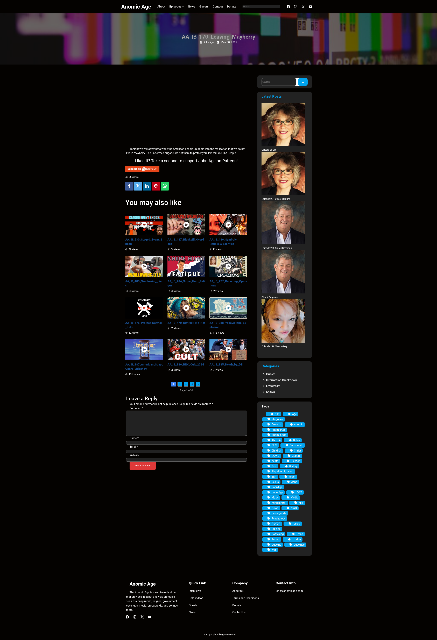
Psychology (279, 518)
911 (277, 414)
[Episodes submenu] (183, 7)
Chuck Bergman (270, 297)
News (275, 508)
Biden (296, 440)
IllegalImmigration (282, 471)
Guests (270, 374)
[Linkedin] (147, 186)
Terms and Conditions (245, 598)
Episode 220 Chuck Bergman (277, 248)
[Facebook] (129, 186)
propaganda (279, 513)
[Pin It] (156, 186)
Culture (296, 456)
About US (238, 591)
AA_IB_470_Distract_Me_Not (186, 323)
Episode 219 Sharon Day (274, 346)
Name (134, 438)
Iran (274, 476)
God (274, 466)
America (276, 424)
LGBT (298, 492)
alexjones (277, 419)
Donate (236, 605)
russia (296, 523)
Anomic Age (136, 6)
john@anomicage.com (289, 591)
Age (294, 414)
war (274, 549)
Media (294, 497)
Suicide (276, 529)
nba (301, 502)
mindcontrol (279, 502)
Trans (299, 534)
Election (295, 461)
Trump (275, 539)
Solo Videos (196, 598)
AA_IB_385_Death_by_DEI (226, 364)
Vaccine (276, 544)
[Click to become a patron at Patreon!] (186, 169)
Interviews (195, 591)
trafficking (278, 534)
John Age (208, 42)
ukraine (296, 539)
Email (134, 446)
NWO (294, 508)
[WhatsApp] (165, 186)
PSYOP (276, 523)
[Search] (303, 82)
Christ (297, 450)
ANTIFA (276, 440)
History (293, 466)
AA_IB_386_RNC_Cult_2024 (185, 364)
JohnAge (277, 487)
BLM (274, 445)
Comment (136, 408)
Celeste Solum (269, 149)
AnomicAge (278, 429)
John (294, 482)
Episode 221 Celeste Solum (276, 199)
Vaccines (299, 544)
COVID (275, 456)
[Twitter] (138, 186)
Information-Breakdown (281, 380)
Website (134, 455)
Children (276, 450)
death (275, 461)
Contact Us (238, 612)
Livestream (273, 386)
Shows (270, 391)
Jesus (275, 482)
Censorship (296, 445)
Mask (275, 497)
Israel (292, 476)
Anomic (298, 424)
